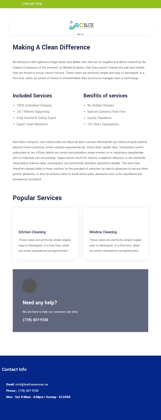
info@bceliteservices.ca (32, 384)
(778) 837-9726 (32, 4)
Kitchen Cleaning (32, 232)
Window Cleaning (103, 232)
